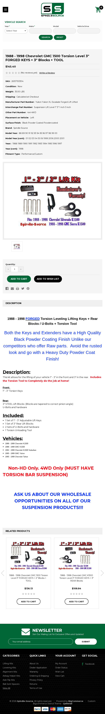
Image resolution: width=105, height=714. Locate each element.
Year (7, 26)
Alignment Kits (10, 672)
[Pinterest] (28, 288)
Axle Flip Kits (9, 680)
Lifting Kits (8, 663)
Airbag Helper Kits (11, 676)
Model (56, 26)
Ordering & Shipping (39, 676)
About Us (34, 663)
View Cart (59, 676)
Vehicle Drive (83, 26)
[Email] (12, 288)
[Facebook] (6, 288)
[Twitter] (22, 288)
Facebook (89, 664)
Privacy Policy (36, 680)
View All (6, 688)
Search (46, 37)
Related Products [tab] (18, 531)
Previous (2, 573)
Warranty (34, 672)
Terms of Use (36, 688)
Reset (60, 37)
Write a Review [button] (47, 73)
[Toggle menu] (5, 9)
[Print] (17, 288)
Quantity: (10, 264)
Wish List (59, 672)
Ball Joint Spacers (11, 684)
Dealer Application (38, 667)
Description (13, 303)
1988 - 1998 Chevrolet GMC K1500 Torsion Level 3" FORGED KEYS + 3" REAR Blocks (76, 578)
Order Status (61, 667)
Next (102, 573)
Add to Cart (28, 601)
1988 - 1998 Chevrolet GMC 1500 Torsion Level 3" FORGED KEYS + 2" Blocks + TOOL (28, 578)
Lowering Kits (9, 667)
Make (32, 26)
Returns (33, 684)
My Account (61, 663)
